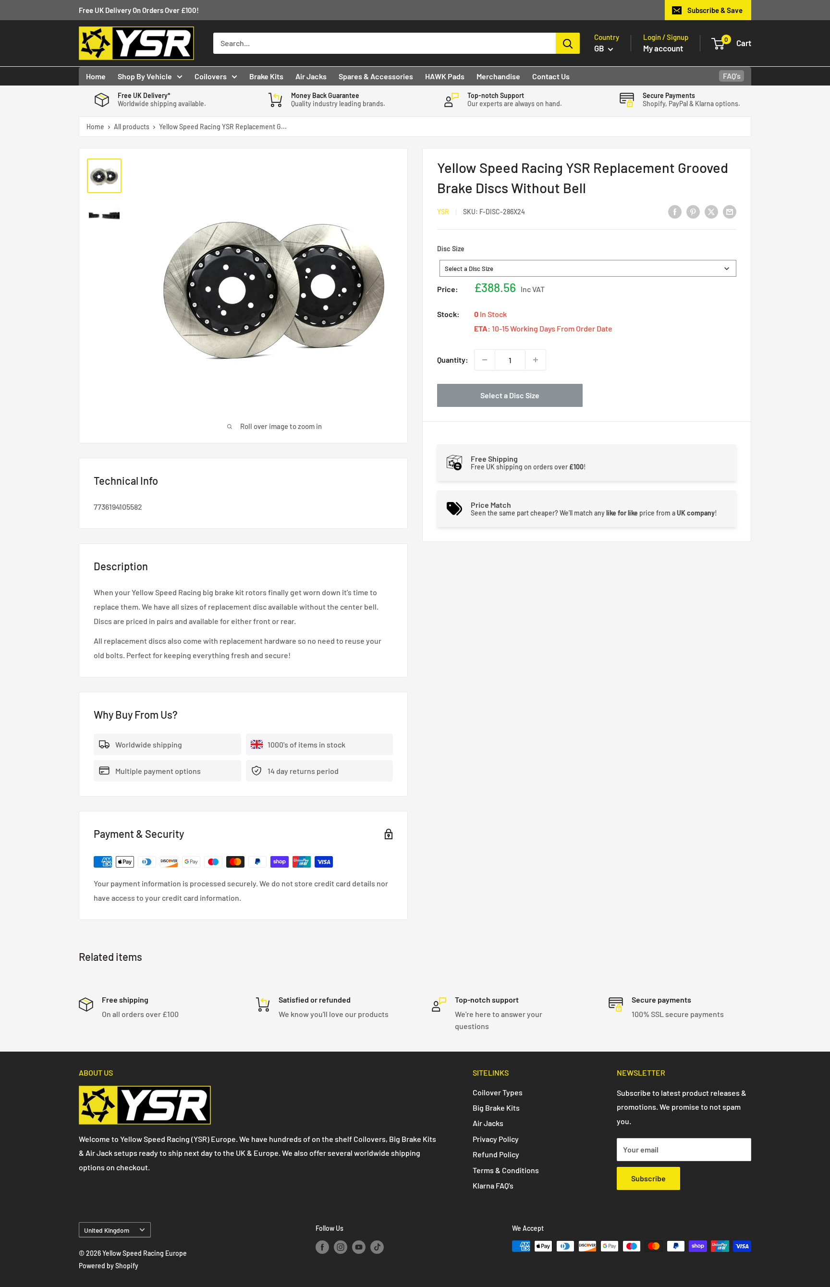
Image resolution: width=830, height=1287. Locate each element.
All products (131, 127)
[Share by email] (729, 211)
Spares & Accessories (376, 76)
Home (96, 76)
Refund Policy (496, 1154)
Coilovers (211, 76)
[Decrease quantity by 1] (485, 360)
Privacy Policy (496, 1138)
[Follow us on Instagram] (340, 1247)
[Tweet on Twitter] (711, 211)
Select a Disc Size (509, 395)
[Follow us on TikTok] (377, 1247)
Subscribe (648, 1178)
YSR (443, 212)
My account (663, 48)
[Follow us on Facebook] (322, 1247)
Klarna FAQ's (493, 1185)
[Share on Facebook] (675, 211)
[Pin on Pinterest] (693, 211)
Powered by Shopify (108, 1266)
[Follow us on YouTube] (359, 1247)
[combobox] (587, 268)
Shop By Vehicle (145, 76)
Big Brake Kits (496, 1107)
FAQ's (732, 75)
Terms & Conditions (506, 1170)
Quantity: (452, 359)
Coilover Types (498, 1092)
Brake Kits (266, 76)
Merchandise (498, 76)
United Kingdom (106, 1230)
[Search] (568, 43)
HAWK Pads (444, 76)
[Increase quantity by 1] (535, 360)
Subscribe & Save (715, 10)
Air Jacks (311, 76)
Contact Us (551, 76)
